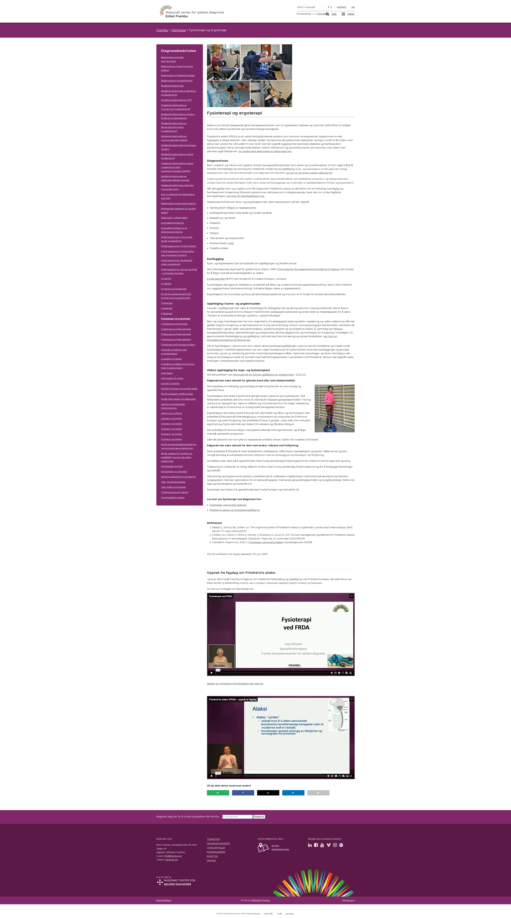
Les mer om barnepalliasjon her (245, 196)
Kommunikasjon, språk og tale (177, 394)
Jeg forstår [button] (268, 914)
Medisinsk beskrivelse (172, 86)
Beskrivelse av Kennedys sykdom (178, 203)
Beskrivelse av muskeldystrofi (177, 80)
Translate (322, 13)
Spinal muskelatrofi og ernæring (178, 477)
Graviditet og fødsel (171, 359)
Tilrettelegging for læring (174, 492)
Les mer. (289, 913)
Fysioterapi (166, 303)
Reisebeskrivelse (280, 849)
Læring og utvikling (171, 413)
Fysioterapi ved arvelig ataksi (265, 542)
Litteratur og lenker (171, 418)
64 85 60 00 (172, 860)
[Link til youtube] (322, 846)
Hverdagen (167, 373)
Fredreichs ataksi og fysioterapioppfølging (234, 510)
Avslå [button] (279, 914)
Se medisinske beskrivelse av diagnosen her (265, 151)
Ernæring (166, 278)
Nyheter (212, 856)
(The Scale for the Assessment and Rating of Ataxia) (308, 269)
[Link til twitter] (310, 846)
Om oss (211, 860)
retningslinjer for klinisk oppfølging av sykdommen (263, 374)
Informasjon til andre (172, 378)
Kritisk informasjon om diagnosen (178, 399)
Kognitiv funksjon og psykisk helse (179, 388)
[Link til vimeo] (328, 846)
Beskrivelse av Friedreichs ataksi (178, 75)
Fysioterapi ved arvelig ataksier (228, 505)
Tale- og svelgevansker (173, 482)
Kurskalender (216, 852)
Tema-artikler (216, 848)
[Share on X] (268, 792)
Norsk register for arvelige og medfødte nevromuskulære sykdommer (176, 457)
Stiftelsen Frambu (260, 900)
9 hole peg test (216, 278)
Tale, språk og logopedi (173, 487)
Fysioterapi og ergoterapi (175, 318)
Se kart (275, 845)
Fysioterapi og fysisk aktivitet (176, 329)
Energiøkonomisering (172, 223)
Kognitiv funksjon (170, 383)
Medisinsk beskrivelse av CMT (176, 100)
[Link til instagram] (335, 846)
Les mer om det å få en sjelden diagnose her (309, 173)
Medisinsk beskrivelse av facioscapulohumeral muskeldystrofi (174, 127)
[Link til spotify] (341, 846)
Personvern (348, 900)
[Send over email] (218, 792)
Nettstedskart (163, 900)
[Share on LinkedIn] (293, 792)
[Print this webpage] (318, 792)
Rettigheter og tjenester (174, 471)
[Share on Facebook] (243, 792)
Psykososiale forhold (172, 466)
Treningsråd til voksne (173, 497)
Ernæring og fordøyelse (173, 289)
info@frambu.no (173, 856)
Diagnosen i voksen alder (174, 217)
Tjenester (213, 839)
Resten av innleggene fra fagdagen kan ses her (235, 683)
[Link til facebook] (316, 846)
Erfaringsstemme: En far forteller (178, 246)
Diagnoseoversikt (218, 843)
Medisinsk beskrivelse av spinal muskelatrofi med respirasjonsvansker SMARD (177, 167)
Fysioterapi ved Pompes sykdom (178, 344)
